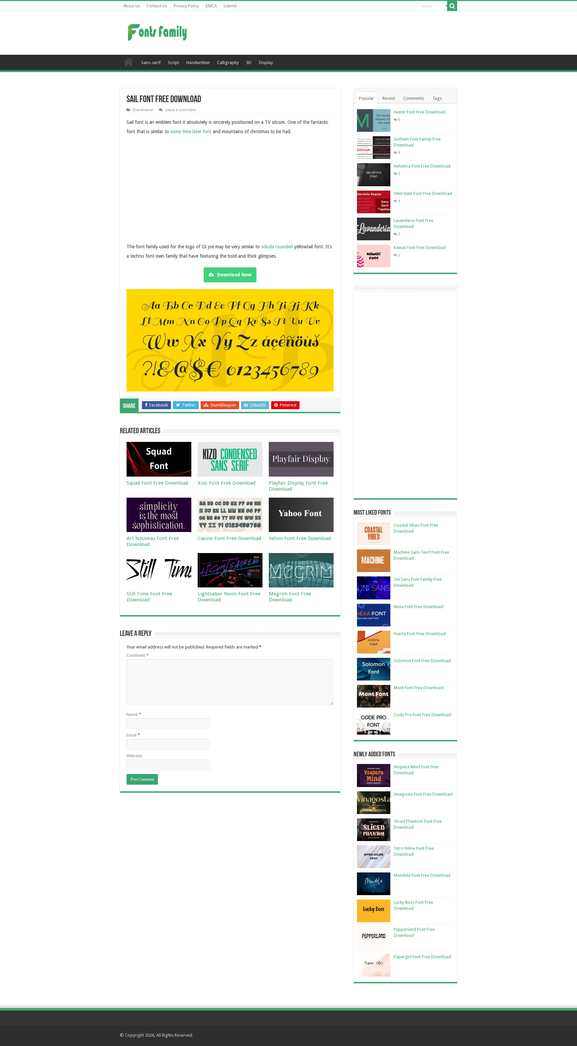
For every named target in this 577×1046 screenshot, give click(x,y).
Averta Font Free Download (420, 633)
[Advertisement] (330, 33)
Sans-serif (151, 62)
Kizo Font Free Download (226, 483)
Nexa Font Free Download (418, 606)
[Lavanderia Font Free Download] (373, 229)
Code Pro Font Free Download (422, 714)
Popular (366, 98)
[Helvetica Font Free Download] (373, 174)
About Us (131, 6)
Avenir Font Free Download (419, 111)
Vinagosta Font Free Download (423, 794)
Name (134, 714)
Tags (437, 98)
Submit (229, 6)
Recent (388, 98)
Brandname (143, 110)
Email (133, 735)
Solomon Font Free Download (422, 660)
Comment (138, 655)
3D (248, 62)
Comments (413, 98)
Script (173, 62)
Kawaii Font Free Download (420, 247)
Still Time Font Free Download (149, 597)
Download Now (234, 274)
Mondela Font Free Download (422, 875)
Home (128, 62)
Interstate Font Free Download (423, 193)
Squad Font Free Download (157, 483)
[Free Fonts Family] (158, 31)
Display (266, 62)
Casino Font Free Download (229, 538)
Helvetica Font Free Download (422, 166)
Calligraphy (228, 62)
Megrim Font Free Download (290, 597)
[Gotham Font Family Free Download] (373, 147)
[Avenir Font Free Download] (373, 120)
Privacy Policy (186, 6)
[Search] (452, 6)
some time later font (190, 131)
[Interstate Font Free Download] (373, 202)
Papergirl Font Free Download (422, 956)
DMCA (211, 6)
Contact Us (157, 6)
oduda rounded (277, 246)
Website (134, 755)
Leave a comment (180, 110)
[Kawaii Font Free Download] (373, 256)
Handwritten (198, 62)
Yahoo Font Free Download (300, 538)
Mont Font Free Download (418, 687)
